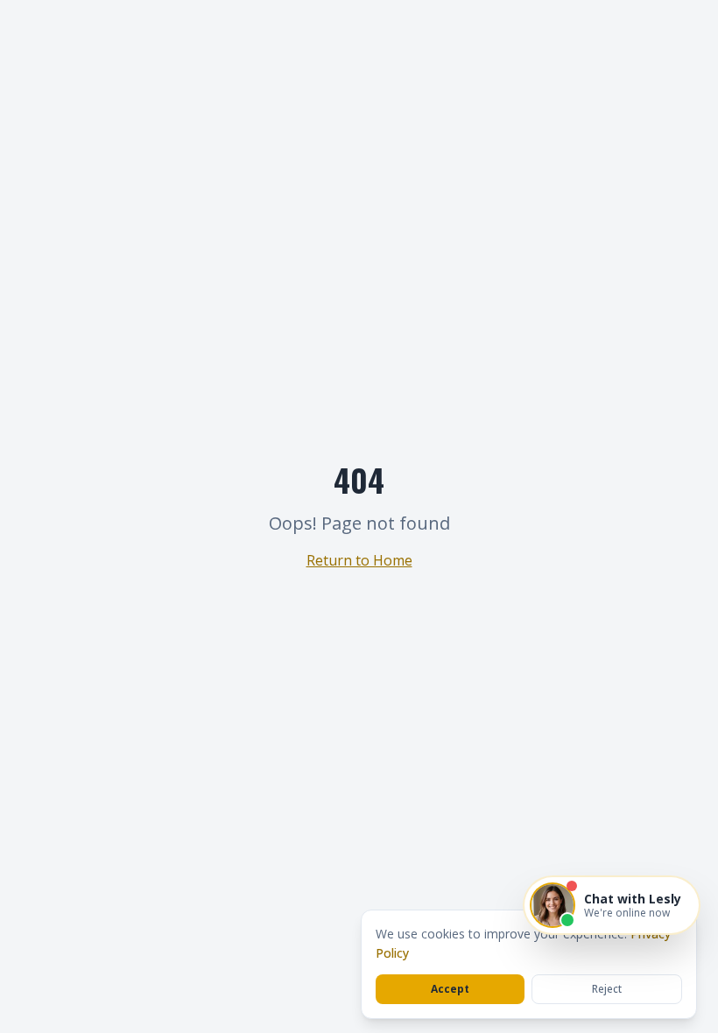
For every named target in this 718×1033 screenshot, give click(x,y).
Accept (450, 988)
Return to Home (359, 560)
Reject (607, 988)
